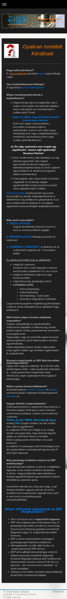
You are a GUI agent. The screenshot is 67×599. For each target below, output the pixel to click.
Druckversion (13, 591)
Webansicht (58, 591)
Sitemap (25, 591)
